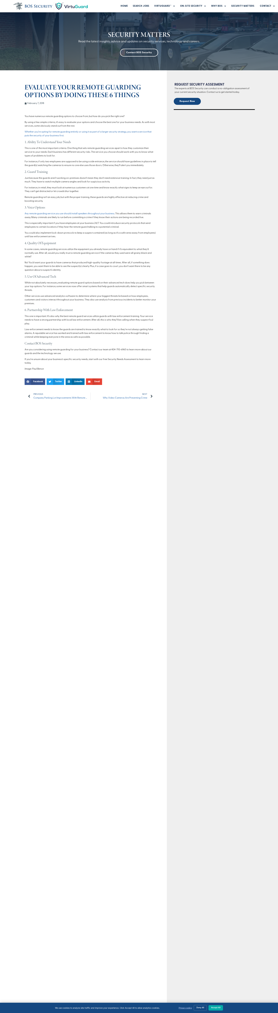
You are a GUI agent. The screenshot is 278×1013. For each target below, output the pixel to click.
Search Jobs (141, 6)
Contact (265, 6)
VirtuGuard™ (162, 6)
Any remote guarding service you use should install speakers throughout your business (69, 214)
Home (124, 6)
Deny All (200, 1008)
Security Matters (243, 6)
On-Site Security (191, 6)
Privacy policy (185, 1008)
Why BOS (217, 6)
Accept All (215, 1008)
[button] (35, 381)
